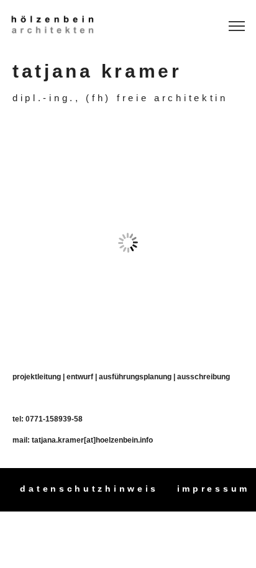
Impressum (213, 489)
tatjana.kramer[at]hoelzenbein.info (92, 440)
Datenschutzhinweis (89, 489)
